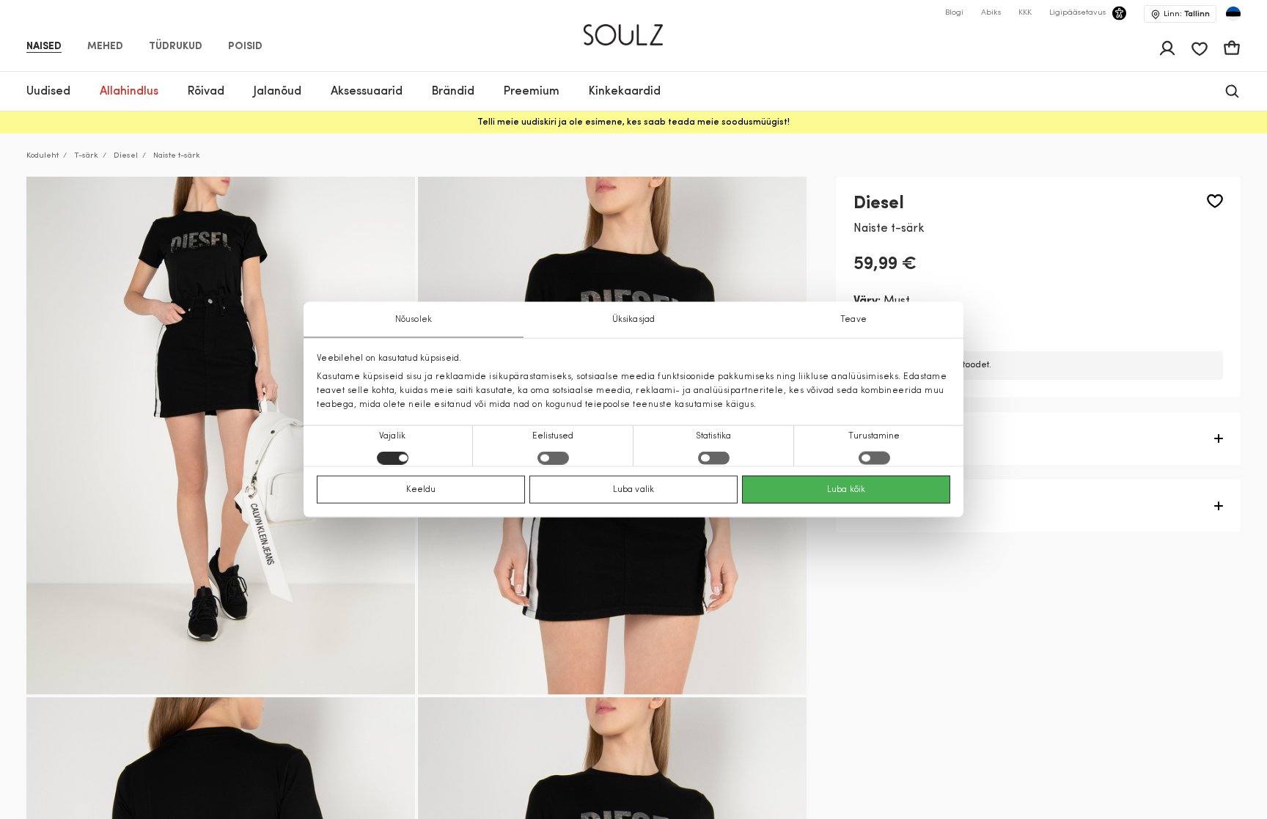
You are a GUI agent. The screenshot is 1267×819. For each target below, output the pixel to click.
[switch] (553, 458)
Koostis (874, 506)
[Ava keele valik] (1233, 14)
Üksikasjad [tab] (633, 319)
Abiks (991, 13)
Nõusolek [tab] (413, 319)
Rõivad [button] (206, 92)
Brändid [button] (453, 92)
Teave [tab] (853, 319)
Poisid (245, 47)
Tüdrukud (175, 47)
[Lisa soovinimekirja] (1215, 201)
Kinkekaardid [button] (625, 92)
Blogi (954, 13)
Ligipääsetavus (1077, 13)
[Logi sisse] (1167, 48)
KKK (1025, 13)
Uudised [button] (48, 92)
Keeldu (421, 489)
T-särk (86, 156)
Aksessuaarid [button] (367, 92)
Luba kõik (846, 489)
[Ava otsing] (1232, 91)
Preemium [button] (531, 92)
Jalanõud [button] (277, 92)
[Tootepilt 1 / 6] (220, 436)
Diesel (126, 156)
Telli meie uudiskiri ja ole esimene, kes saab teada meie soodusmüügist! (633, 122)
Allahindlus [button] (129, 92)
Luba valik (633, 489)
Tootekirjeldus (893, 438)
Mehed (105, 47)
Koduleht (42, 156)
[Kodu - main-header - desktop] (634, 28)
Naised (44, 47)
